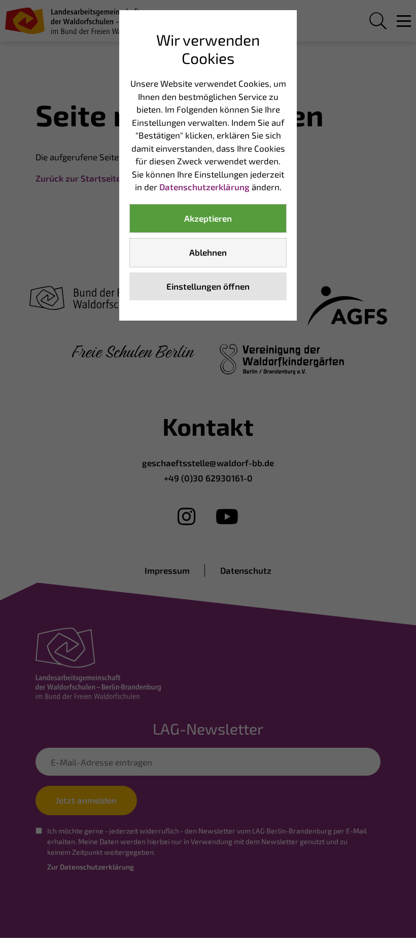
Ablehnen (208, 252)
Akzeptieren (208, 218)
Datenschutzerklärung (204, 187)
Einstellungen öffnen (208, 286)
